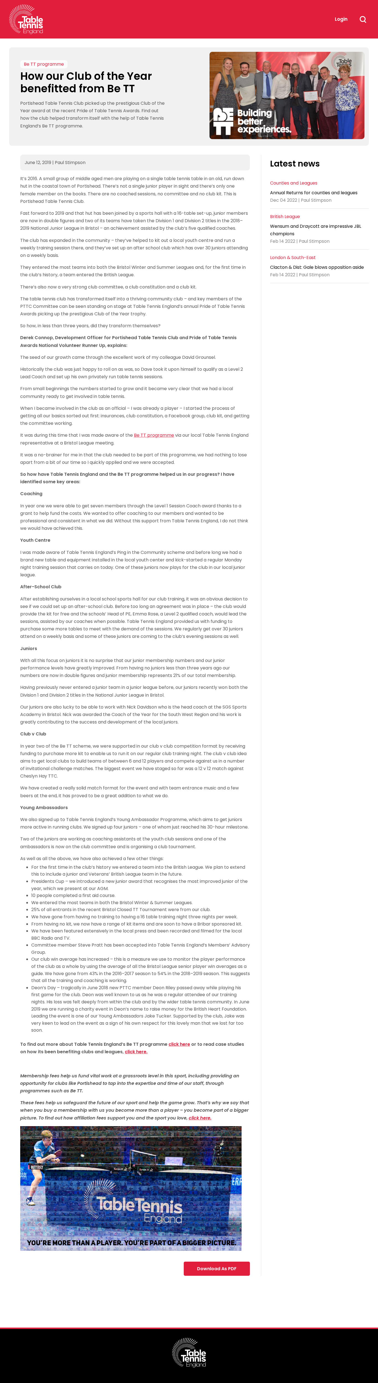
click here (179, 1044)
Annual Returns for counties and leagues (314, 192)
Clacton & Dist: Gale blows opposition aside (317, 267)
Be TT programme (44, 64)
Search (363, 19)
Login (341, 19)
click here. (136, 1052)
